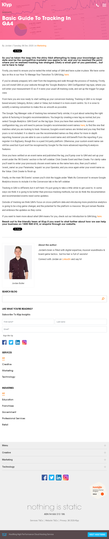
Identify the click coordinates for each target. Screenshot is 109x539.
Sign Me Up (8, 336)
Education (7, 400)
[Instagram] (24, 342)
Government (9, 412)
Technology (8, 377)
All (3, 358)
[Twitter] (11, 342)
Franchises (8, 406)
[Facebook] (4, 342)
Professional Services (13, 418)
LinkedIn (66, 259)
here (66, 74)
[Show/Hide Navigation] (104, 5)
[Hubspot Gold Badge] (98, 490)
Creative (6, 364)
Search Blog (9, 292)
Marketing (41, 45)
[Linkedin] (17, 342)
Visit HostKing (97, 534)
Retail (5, 425)
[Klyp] (7, 5)
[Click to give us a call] (97, 5)
